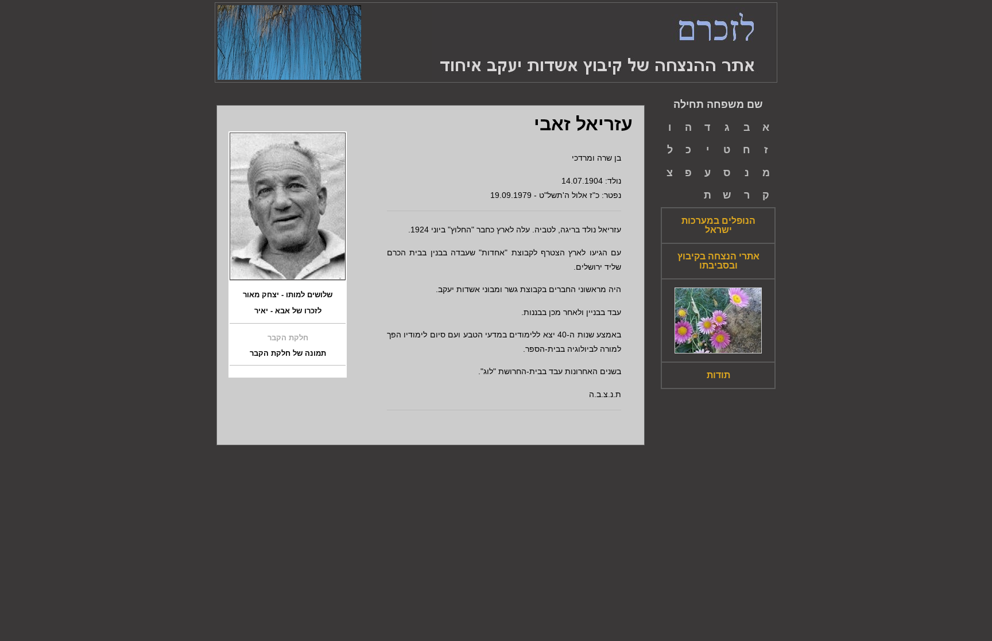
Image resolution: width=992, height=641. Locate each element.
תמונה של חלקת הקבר (288, 353)
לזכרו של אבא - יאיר (287, 311)
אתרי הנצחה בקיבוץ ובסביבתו (718, 261)
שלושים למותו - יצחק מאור (287, 295)
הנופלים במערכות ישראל (718, 225)
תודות (718, 375)
